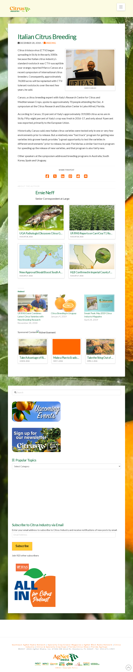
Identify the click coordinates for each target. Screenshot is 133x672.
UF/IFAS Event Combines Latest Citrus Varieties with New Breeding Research (30, 316)
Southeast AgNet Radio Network (29, 645)
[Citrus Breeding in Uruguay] (66, 303)
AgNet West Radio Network (98, 645)
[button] (121, 7)
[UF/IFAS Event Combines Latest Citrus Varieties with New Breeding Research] (33, 303)
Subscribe (22, 546)
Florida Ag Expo (99, 647)
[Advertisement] (36, 495)
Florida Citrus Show (78, 647)
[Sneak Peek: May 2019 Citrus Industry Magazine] (99, 303)
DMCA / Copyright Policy (66, 668)
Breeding (50, 43)
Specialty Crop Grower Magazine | (66, 645)
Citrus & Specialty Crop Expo (51, 647)
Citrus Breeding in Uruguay (63, 313)
